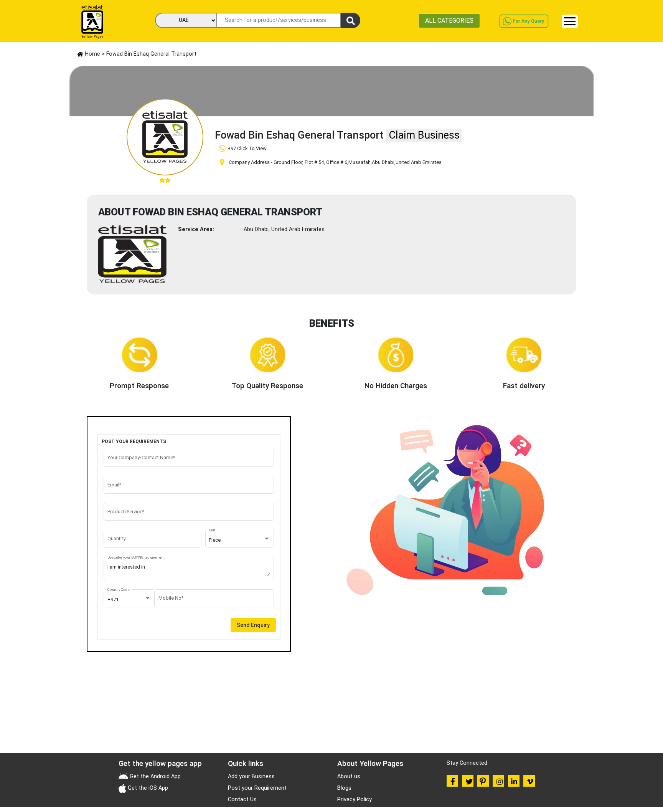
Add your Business (251, 776)
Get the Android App (154, 776)
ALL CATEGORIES (449, 20)
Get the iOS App (147, 788)
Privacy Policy (354, 799)
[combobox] (239, 540)
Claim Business (424, 135)
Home (91, 54)
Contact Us (242, 799)
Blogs (344, 788)
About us (348, 776)
